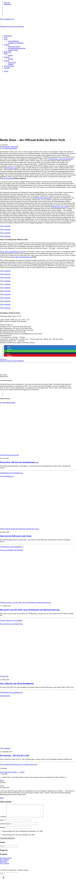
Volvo (21, 624)
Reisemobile (8, 52)
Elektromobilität (13, 50)
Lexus (6, 550)
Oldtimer (10, 64)
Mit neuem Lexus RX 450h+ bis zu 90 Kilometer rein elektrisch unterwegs (30, 610)
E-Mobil (6, 45)
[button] (7, 346)
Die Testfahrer (4, 860)
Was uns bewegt (9, 66)
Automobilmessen (13, 41)
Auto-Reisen (12, 62)
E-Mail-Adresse (5, 824)
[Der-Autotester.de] (38, 21)
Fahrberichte (8, 36)
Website (2, 827)
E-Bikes (10, 55)
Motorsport (10, 476)
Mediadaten (7, 4)
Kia (9, 696)
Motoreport (3, 861)
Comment (3, 816)
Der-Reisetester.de (5, 858)
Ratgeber (7, 57)
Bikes (6, 53)
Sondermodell (3, 359)
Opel (5, 476)
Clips (5, 37)
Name (2, 820)
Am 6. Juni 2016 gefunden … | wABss (12, 772)
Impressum (3, 867)
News (6, 39)
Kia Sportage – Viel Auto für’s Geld (14, 755)
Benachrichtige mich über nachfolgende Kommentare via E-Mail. (22, 831)
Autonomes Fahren (14, 46)
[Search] (9, 846)
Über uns (7, 2)
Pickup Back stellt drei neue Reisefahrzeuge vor (19, 462)
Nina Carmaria (4, 863)
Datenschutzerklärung (15, 867)
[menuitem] (40, 2)
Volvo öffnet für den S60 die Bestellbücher (17, 683)
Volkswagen (14, 146)
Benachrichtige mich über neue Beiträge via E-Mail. (18, 835)
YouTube (7, 68)
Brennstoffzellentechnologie (16, 48)
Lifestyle (6, 61)
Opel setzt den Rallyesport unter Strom (15, 536)
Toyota (2, 402)
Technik (10, 59)
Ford (5, 402)
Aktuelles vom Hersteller (15, 43)
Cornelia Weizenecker (10, 148)
